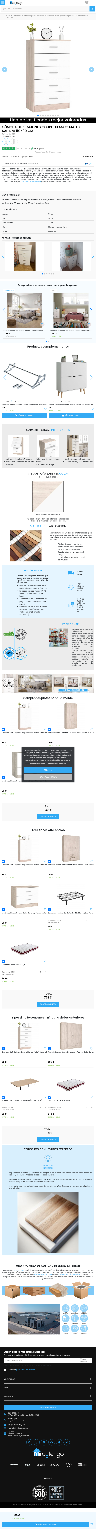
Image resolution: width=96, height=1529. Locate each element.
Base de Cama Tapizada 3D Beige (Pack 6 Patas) (22, 1100)
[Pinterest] (59, 1442)
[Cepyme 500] (39, 1492)
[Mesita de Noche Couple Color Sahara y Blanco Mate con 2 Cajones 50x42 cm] (24, 897)
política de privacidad (25, 1370)
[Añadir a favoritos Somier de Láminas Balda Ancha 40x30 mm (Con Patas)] (91, 909)
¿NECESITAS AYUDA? (48, 1407)
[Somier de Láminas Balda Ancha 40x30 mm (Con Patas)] (70, 897)
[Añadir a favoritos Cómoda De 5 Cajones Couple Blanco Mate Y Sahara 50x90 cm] (45, 729)
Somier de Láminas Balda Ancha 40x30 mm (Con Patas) (71, 913)
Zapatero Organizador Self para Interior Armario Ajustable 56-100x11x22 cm (24, 404)
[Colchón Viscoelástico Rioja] (24, 948)
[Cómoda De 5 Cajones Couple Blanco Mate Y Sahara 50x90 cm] (24, 716)
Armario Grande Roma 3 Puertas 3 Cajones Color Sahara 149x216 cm (71, 865)
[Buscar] (92, 8)
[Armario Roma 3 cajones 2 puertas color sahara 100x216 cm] (70, 716)
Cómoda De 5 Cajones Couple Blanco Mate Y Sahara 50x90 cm (24, 733)
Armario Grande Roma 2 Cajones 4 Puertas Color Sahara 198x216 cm (71, 1052)
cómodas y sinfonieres (31, 181)
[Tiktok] (37, 1442)
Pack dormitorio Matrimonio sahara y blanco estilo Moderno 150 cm (24, 330)
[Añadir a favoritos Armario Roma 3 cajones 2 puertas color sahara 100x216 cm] (91, 729)
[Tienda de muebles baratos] (18, 3)
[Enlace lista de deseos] (86, 2)
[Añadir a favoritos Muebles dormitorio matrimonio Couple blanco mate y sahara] (89, 324)
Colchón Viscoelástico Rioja (13, 965)
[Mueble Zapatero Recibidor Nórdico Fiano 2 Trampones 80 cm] (71, 375)
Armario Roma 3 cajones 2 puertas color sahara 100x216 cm (71, 733)
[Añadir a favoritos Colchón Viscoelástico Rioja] (45, 961)
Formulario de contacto (18, 1428)
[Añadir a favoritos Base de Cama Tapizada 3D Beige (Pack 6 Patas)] (45, 1096)
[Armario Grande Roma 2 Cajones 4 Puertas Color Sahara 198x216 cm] (70, 1036)
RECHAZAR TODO (48, 776)
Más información (38, 763)
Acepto (48, 769)
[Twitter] (67, 1442)
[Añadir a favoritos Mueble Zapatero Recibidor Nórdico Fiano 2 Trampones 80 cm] (92, 408)
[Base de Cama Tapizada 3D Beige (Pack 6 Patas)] (24, 1084)
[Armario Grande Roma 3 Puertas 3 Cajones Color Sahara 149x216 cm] (70, 848)
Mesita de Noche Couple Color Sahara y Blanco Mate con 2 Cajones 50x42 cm (24, 913)
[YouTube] (51, 1442)
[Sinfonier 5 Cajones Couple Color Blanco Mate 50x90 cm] (14, 141)
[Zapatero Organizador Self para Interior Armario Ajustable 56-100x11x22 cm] (24, 375)
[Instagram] (29, 1442)
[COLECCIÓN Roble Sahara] (48, 683)
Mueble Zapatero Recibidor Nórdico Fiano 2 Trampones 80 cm (71, 404)
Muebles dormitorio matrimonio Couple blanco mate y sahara (71, 330)
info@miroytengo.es (17, 1424)
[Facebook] (44, 1442)
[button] (4, 69)
